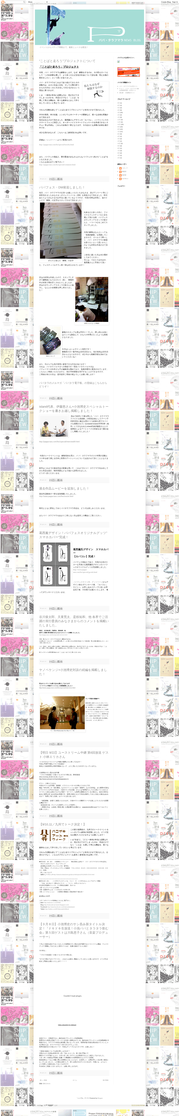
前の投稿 (105, 1080)
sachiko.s (125, 178)
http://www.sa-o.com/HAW (52, 902)
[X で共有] (56, 179)
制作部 (124, 175)
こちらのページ (51, 140)
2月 (118, 115)
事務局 (124, 171)
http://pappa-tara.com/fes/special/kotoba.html (56, 145)
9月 (118, 103)
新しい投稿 (43, 1080)
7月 (118, 131)
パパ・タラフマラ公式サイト (128, 86)
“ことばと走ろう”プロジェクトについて (67, 61)
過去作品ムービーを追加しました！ (64, 488)
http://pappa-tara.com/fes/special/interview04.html (59, 442)
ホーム (75, 1080)
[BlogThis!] (53, 179)
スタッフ (125, 168)
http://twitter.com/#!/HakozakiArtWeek (57, 909)
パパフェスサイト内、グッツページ (88, 582)
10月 (119, 124)
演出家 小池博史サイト (127, 93)
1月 (118, 117)
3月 (118, 112)
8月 (118, 129)
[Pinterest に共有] (61, 179)
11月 (119, 122)
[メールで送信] (50, 179)
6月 (118, 105)
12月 (119, 119)
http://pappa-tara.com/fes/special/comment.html (57, 165)
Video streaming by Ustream (67, 1025)
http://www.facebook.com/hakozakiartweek (61, 907)
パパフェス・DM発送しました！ (62, 187)
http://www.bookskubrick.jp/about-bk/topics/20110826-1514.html (73, 874)
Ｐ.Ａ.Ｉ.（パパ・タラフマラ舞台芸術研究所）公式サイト (129, 89)
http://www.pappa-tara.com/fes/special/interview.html (57, 688)
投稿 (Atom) (46, 1083)
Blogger (100, 1098)
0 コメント (43, 179)
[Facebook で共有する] (58, 179)
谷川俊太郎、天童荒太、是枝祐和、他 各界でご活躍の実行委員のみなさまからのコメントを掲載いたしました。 (74, 621)
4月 (118, 110)
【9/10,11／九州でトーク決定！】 (62, 824)
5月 (118, 108)
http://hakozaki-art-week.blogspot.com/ (56, 905)
